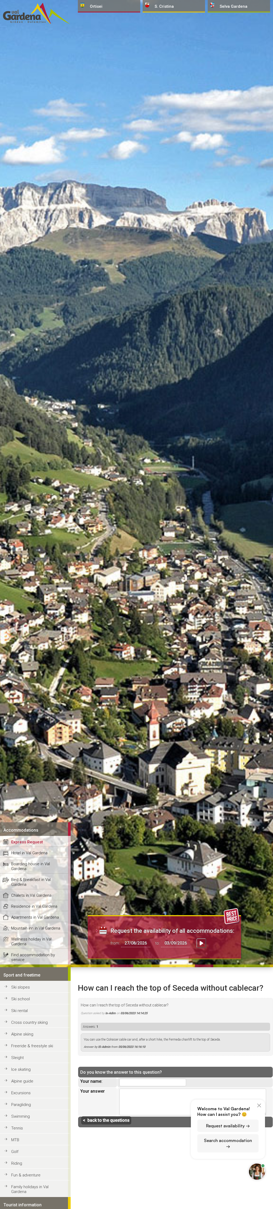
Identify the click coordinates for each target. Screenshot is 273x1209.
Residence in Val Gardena (34, 906)
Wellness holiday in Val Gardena (31, 941)
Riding (16, 1163)
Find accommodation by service (33, 957)
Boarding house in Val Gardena (30, 866)
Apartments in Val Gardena (35, 917)
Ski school (20, 999)
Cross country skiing (29, 1022)
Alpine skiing (22, 1034)
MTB (15, 1139)
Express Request (27, 842)
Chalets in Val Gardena (31, 895)
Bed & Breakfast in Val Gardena (31, 882)
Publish (248, 1122)
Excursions (21, 1093)
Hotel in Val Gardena (29, 853)
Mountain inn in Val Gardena (35, 928)
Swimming (20, 1116)
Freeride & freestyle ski (32, 1046)
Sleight (17, 1057)
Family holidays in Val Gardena (30, 1189)
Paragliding (21, 1104)
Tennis (17, 1128)
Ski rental (19, 1010)
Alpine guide (22, 1081)
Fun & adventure (26, 1175)
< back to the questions (106, 1120)
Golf (14, 1151)
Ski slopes (20, 987)
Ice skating (21, 1069)
